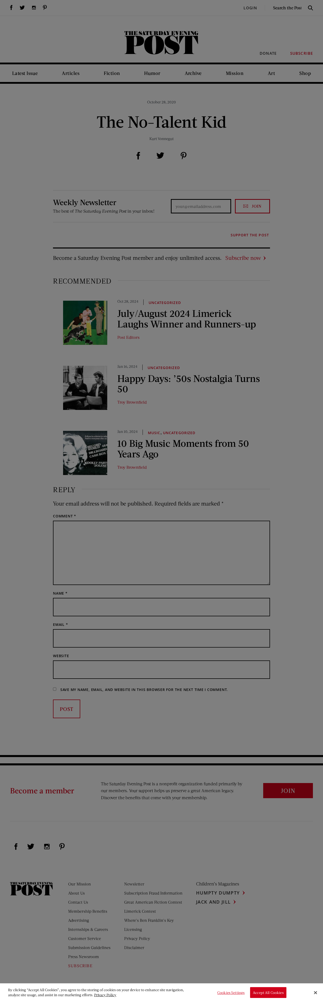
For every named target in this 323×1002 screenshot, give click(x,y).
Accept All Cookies (268, 992)
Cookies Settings (231, 992)
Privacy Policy (105, 995)
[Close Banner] (315, 992)
